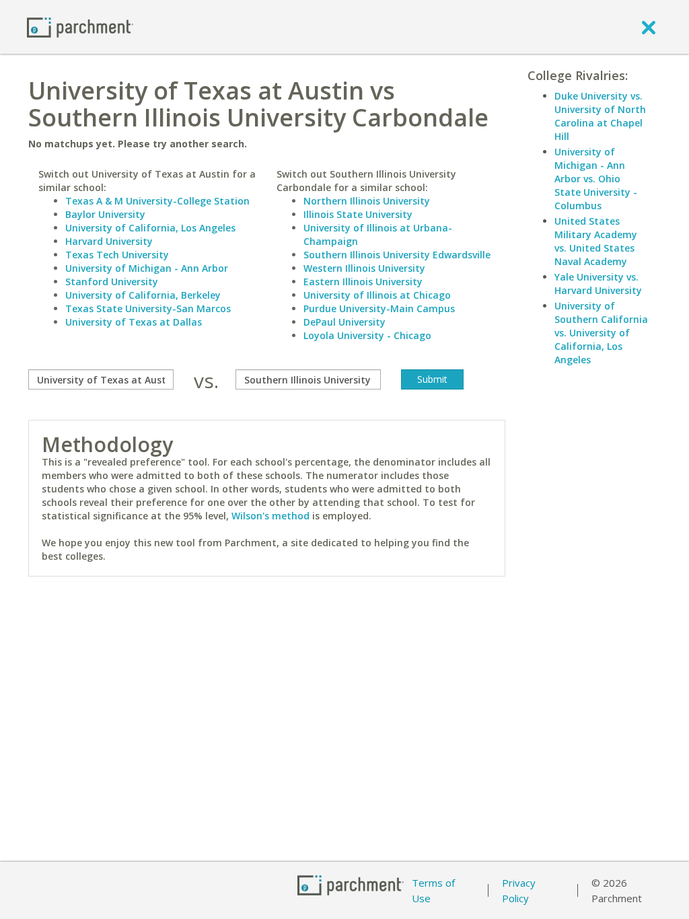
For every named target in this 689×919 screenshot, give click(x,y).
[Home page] (80, 26)
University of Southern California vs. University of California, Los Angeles (601, 332)
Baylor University (105, 214)
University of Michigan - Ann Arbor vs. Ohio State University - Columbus (595, 178)
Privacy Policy (519, 890)
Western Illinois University (364, 268)
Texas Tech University (117, 254)
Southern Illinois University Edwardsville (397, 254)
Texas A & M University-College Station (157, 200)
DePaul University (344, 322)
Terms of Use (433, 890)
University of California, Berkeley (143, 295)
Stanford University (111, 281)
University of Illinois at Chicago (377, 295)
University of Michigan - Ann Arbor (146, 268)
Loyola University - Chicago (367, 335)
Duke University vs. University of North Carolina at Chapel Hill (600, 116)
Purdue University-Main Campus (379, 308)
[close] (648, 27)
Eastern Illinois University (363, 281)
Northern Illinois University (366, 200)
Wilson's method (270, 515)
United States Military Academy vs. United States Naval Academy (595, 241)
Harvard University (109, 241)
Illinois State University (357, 214)
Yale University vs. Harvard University (598, 283)
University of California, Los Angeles (150, 227)
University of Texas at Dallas (133, 322)
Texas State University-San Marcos (148, 308)
